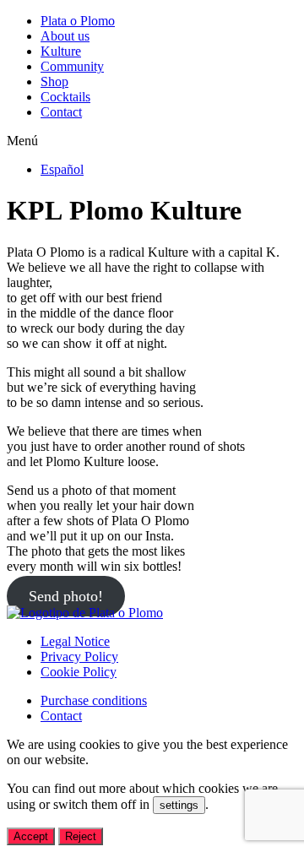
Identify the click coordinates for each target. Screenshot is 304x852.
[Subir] (85, 612)
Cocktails (65, 97)
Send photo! (66, 596)
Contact (61, 112)
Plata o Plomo (78, 21)
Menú (22, 140)
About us (65, 36)
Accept (31, 836)
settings (179, 805)
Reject (80, 836)
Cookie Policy (79, 672)
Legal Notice (75, 641)
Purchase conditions (94, 700)
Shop (54, 81)
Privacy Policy (79, 656)
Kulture (61, 51)
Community (72, 66)
